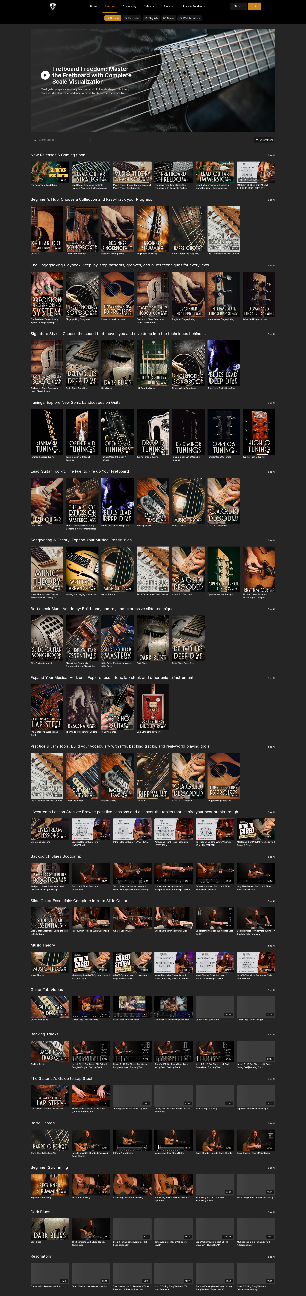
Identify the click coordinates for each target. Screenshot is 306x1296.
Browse (114, 18)
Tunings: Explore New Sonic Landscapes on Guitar (76, 402)
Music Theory (43, 945)
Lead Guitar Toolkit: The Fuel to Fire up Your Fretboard (80, 471)
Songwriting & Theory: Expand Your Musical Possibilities (81, 540)
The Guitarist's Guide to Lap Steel (61, 1078)
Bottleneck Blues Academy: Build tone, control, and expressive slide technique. (103, 608)
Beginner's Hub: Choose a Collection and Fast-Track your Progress (91, 199)
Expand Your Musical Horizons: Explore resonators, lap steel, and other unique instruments (113, 677)
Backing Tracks (44, 1034)
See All (271, 155)
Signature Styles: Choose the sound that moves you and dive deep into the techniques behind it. (118, 333)
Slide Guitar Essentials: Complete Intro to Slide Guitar (79, 900)
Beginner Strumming (49, 1167)
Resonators (41, 1256)
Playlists (153, 18)
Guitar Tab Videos (47, 989)
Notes (170, 18)
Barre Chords (43, 1123)
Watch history (191, 18)
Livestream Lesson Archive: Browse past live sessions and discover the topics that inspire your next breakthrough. (135, 812)
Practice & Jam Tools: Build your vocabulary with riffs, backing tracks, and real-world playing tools (120, 746)
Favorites (133, 18)
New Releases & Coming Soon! (58, 155)
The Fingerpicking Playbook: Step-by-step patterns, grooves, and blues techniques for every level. (120, 265)
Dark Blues (40, 1212)
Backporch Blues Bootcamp (56, 856)
